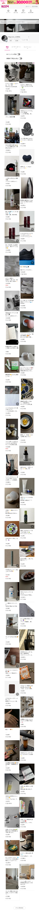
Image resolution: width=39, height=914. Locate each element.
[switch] (18, 54)
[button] (5, 38)
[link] (12, 72)
